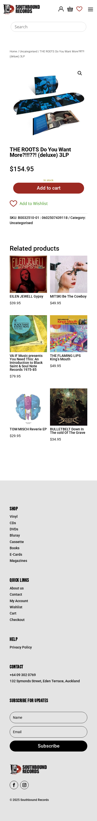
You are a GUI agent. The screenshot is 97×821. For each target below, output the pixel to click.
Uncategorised (28, 51)
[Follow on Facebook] (14, 785)
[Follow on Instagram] (24, 785)
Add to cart (48, 188)
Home (13, 51)
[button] (79, 73)
